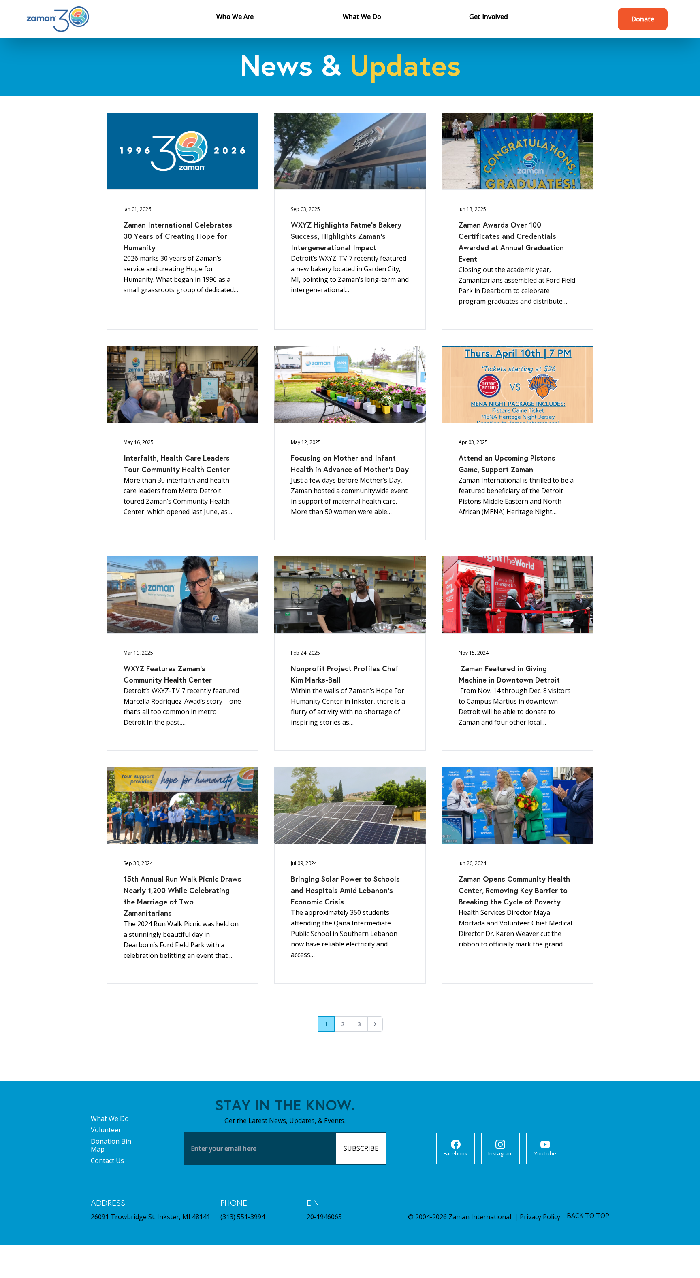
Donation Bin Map (111, 1145)
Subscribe (361, 1148)
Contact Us (107, 1160)
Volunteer (106, 1129)
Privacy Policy (540, 1216)
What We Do (110, 1118)
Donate (642, 19)
